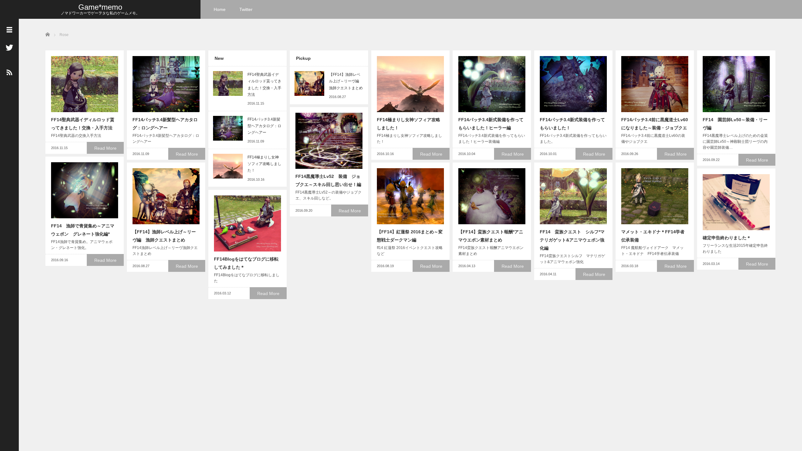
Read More (105, 148)
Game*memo (100, 7)
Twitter (246, 9)
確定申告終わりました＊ (727, 237)
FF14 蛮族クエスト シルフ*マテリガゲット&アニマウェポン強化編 (572, 240)
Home (220, 9)
